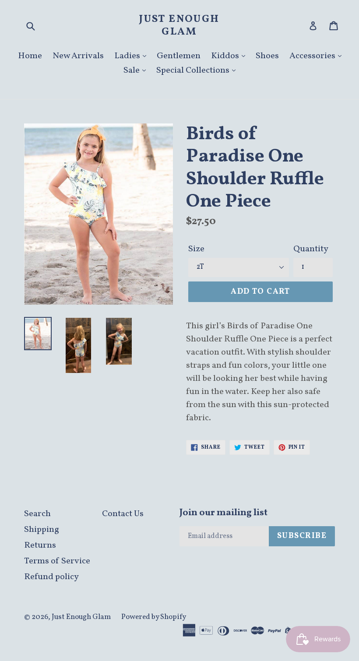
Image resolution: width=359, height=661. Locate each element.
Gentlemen (179, 56)
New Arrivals (78, 56)
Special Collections (193, 70)
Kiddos (226, 56)
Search (37, 514)
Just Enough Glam (179, 26)
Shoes (267, 56)
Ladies (128, 56)
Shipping (41, 530)
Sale (132, 70)
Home (30, 56)
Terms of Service (57, 561)
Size (196, 249)
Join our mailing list (223, 512)
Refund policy (51, 577)
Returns (40, 545)
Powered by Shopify (153, 617)
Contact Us (123, 514)
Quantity (310, 249)
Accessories (313, 56)
